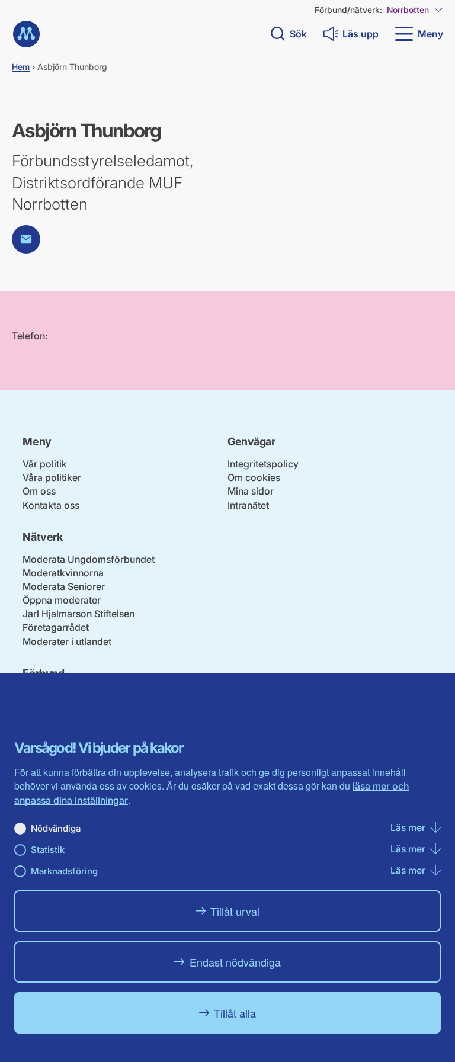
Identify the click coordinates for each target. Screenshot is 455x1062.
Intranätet (248, 505)
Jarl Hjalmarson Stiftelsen (78, 614)
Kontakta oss (51, 505)
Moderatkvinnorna (63, 573)
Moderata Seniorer (64, 586)
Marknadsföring (64, 871)
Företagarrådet (56, 627)
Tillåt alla (235, 1013)
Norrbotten (408, 10)
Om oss (39, 491)
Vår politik (45, 464)
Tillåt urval (234, 911)
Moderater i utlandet (67, 641)
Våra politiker (52, 477)
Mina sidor (251, 491)
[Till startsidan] (26, 34)
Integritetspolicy (263, 464)
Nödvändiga (56, 828)
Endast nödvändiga (235, 962)
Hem (21, 67)
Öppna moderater (62, 600)
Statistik (48, 849)
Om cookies (254, 477)
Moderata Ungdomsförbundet (89, 559)
